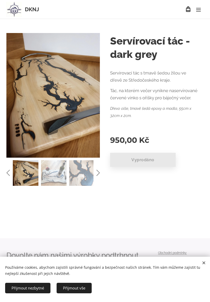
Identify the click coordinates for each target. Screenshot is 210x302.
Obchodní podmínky (172, 253)
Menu (198, 9)
